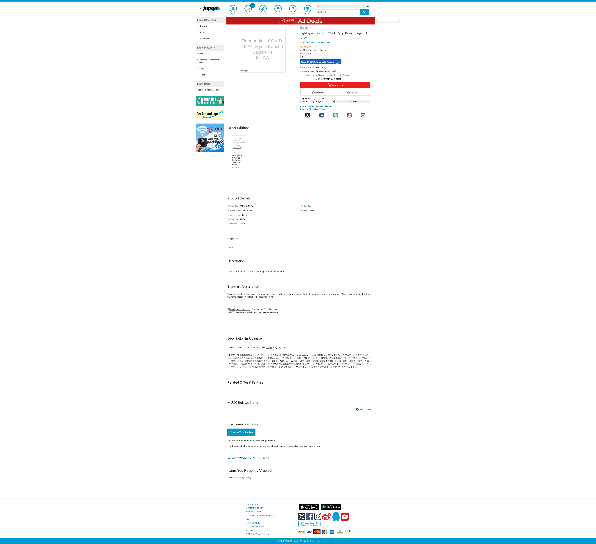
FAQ (248, 519)
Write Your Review (242, 432)
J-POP (253, 458)
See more (365, 409)
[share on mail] (363, 114)
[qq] (335, 516)
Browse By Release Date (209, 90)
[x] (301, 516)
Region (304, 206)
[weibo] (326, 516)
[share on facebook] (322, 114)
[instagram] (317, 516)
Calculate (353, 101)
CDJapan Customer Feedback (261, 515)
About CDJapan (254, 511)
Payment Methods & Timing (312, 109)
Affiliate (249, 530)
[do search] (364, 12)
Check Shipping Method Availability (316, 106)
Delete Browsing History (239, 477)
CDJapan (232, 458)
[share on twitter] (307, 114)
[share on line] (335, 114)
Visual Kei (264, 458)
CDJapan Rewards (255, 526)
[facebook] (309, 516)
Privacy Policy (253, 504)
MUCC (303, 38)
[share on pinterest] (349, 114)
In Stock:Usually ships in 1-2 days (333, 75)
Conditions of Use (254, 507)
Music (244, 458)
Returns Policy (253, 523)
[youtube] (345, 517)
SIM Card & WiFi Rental (257, 534)
